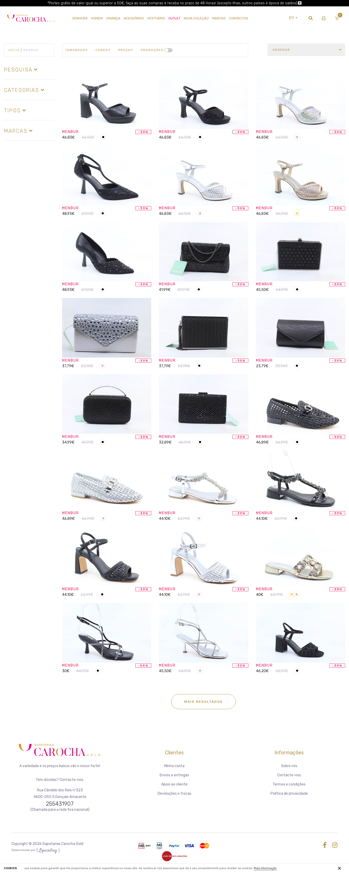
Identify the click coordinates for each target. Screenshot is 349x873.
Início (14, 50)
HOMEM (97, 18)
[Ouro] (297, 214)
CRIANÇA (113, 18)
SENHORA (80, 18)
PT (291, 18)
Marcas (219, 18)
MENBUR (70, 132)
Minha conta (174, 766)
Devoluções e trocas (174, 793)
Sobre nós (289, 766)
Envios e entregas (174, 775)
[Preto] (103, 137)
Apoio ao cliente (174, 784)
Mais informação (265, 868)
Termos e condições (289, 784)
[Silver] (297, 137)
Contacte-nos (289, 775)
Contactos (238, 18)
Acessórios (134, 18)
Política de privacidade (289, 793)
